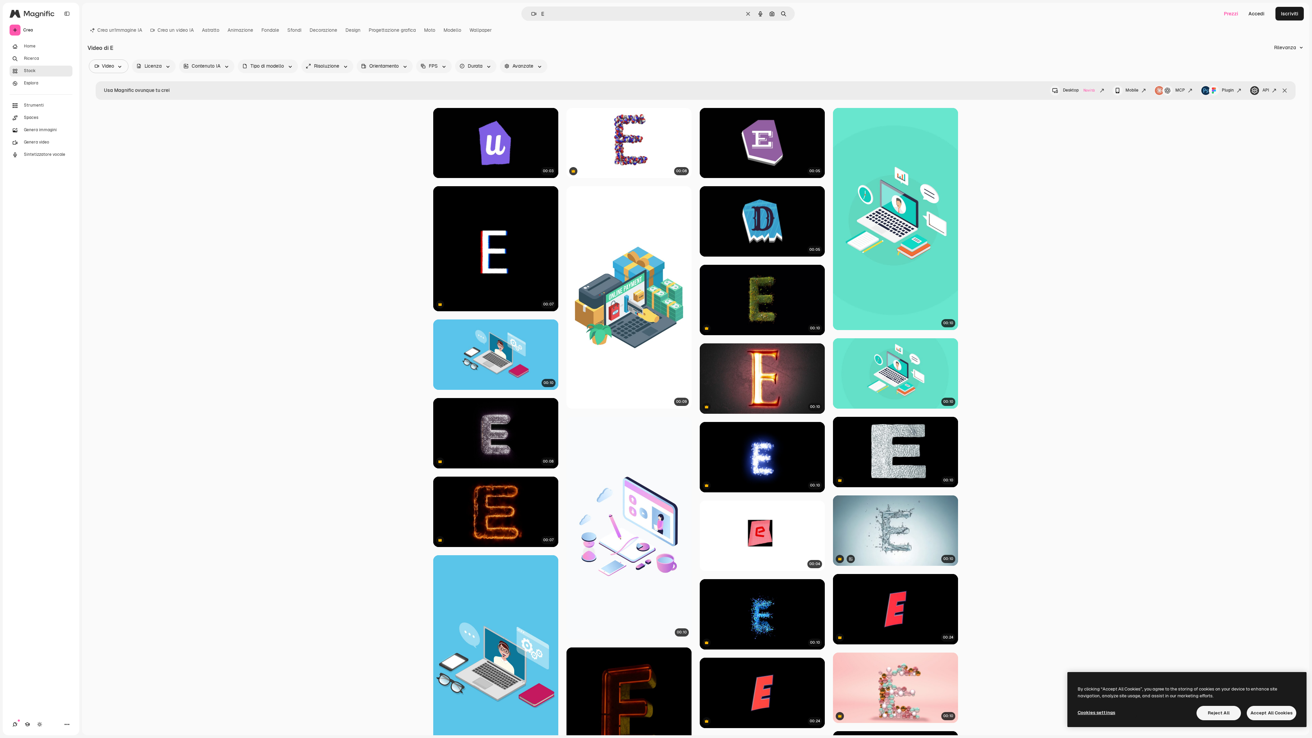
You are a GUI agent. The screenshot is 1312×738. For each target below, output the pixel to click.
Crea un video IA (176, 30)
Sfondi (294, 30)
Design (352, 30)
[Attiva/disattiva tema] (39, 724)
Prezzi (1231, 14)
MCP (1180, 90)
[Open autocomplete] (531, 13)
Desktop (1079, 90)
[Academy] (27, 724)
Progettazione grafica (392, 30)
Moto (429, 30)
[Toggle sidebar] (67, 13)
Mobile (1131, 90)
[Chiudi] (1284, 90)
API (1265, 90)
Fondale (270, 30)
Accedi (1256, 14)
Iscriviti (1289, 14)
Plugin (1228, 90)
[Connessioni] (15, 724)
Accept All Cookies (1271, 713)
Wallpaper (480, 30)
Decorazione (323, 30)
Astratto (210, 30)
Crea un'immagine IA (119, 30)
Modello (452, 30)
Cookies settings (1096, 712)
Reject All (1219, 713)
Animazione (240, 30)
